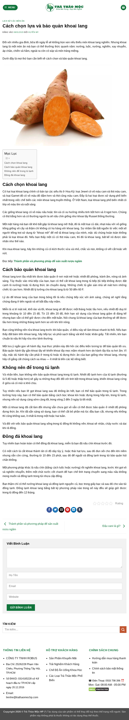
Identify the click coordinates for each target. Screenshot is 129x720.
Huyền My (33, 32)
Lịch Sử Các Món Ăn (13, 21)
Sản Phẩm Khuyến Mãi (63, 658)
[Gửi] (123, 629)
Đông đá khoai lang (14, 175)
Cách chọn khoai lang (15, 162)
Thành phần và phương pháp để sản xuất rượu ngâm (48, 261)
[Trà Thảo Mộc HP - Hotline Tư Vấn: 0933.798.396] (64, 7)
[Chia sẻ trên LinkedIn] (73, 510)
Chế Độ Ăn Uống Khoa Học (65, 670)
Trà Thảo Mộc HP (33, 711)
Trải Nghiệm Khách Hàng (64, 664)
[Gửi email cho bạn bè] (61, 510)
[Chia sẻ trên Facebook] (49, 510)
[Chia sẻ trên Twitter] (55, 510)
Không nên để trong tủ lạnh (18, 171)
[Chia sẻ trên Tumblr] (79, 510)
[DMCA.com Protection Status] (99, 689)
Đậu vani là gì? (111, 526)
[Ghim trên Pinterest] (67, 510)
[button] (10, 7)
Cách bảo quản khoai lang (18, 167)
